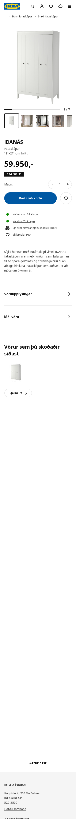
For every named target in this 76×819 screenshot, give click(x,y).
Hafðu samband (15, 809)
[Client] (42, 6)
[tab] (38, 294)
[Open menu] (69, 6)
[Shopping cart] (60, 6)
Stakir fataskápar (22, 16)
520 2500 (10, 803)
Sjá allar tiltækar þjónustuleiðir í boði (35, 228)
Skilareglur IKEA (22, 234)
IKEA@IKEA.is (13, 798)
